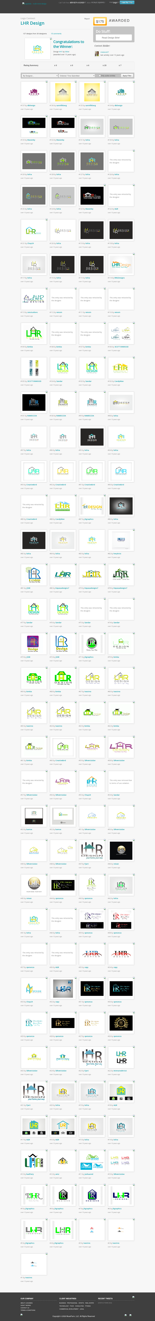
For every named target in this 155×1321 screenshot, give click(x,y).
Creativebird (31, 484)
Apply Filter (127, 75)
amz (57, 1174)
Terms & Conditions (28, 1310)
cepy (86, 967)
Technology (64, 1306)
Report (87, 18)
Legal (82, 1309)
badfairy (30, 1174)
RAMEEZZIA (32, 416)
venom (59, 312)
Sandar (59, 381)
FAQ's (130, 2)
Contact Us (25, 1308)
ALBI (116, 209)
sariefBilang (61, 105)
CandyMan (119, 381)
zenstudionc (32, 312)
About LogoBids (27, 1303)
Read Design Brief (111, 37)
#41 (60, 51)
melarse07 (105, 52)
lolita (67, 51)
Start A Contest (78, 2)
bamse (29, 829)
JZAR (28, 588)
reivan (116, 864)
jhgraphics (89, 519)
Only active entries (108, 75)
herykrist (117, 553)
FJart (87, 864)
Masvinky (31, 140)
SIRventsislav (90, 760)
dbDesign (31, 105)
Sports (81, 1303)
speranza (59, 898)
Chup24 (30, 243)
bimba (30, 347)
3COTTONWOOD (121, 347)
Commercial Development (69, 1309)
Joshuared (89, 1174)
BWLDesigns (120, 278)
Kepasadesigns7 (62, 588)
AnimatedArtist (120, 1071)
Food (72, 1306)
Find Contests (116, 2)
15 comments (56, 33)
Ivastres (88, 691)
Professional (72, 1303)
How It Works (97, 2)
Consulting (79, 1306)
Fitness (88, 1306)
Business (62, 1303)
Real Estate (89, 1303)
